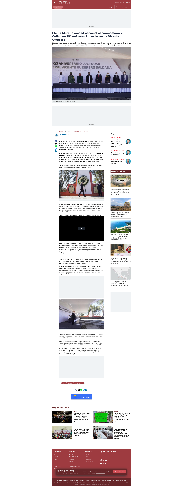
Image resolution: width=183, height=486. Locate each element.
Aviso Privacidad (102, 480)
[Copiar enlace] (56, 151)
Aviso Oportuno (89, 461)
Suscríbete (58, 7)
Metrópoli (56, 456)
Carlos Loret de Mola (117, 159)
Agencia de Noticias (69, 7)
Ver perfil (63, 136)
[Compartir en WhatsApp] (56, 146)
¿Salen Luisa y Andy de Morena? (117, 153)
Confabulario (88, 459)
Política (55, 461)
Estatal (61, 131)
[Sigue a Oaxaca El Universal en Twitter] (110, 7)
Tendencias (56, 464)
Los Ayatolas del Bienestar (116, 162)
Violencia (81, 480)
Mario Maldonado (116, 137)
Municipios (56, 459)
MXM (76, 7)
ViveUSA (87, 457)
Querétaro (71, 459)
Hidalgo (71, 454)
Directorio (59, 480)
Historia (109, 480)
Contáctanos (66, 480)
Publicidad (87, 480)
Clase (86, 456)
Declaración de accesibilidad (119, 480)
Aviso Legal (94, 480)
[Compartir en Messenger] (56, 149)
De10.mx (87, 463)
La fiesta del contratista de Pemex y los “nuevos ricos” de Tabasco (117, 143)
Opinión (114, 134)
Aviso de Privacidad (100, 473)
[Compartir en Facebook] (56, 141)
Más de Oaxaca (57, 466)
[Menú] (54, 2)
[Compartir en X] (56, 144)
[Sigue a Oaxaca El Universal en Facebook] (108, 7)
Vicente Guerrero (78, 383)
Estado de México (73, 456)
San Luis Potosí (73, 457)
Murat (64, 383)
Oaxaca (70, 383)
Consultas (87, 464)
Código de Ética (74, 480)
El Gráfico (87, 454)
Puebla (71, 461)
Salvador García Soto (117, 150)
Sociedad (56, 457)
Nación (55, 463)
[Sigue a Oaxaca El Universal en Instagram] (112, 7)
